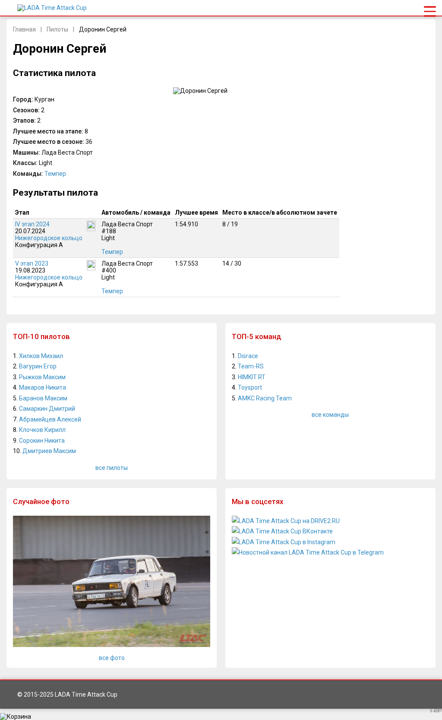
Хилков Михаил (41, 355)
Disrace (248, 355)
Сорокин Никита (42, 440)
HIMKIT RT (251, 377)
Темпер (55, 173)
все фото (112, 657)
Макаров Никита (42, 387)
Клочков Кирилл (42, 429)
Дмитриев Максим (49, 450)
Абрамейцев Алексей (50, 419)
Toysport (250, 387)
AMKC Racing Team (265, 398)
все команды (330, 414)
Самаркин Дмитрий (47, 408)
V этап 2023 (31, 263)
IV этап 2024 (32, 224)
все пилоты (111, 467)
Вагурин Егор (38, 366)
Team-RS (251, 366)
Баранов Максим (43, 398)
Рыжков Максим (42, 377)
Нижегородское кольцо (48, 238)
